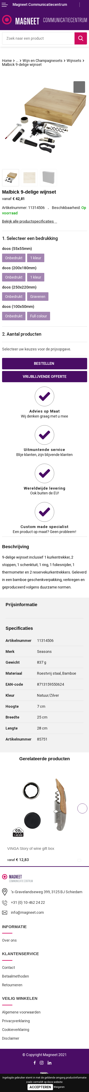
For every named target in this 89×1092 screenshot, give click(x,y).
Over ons (9, 940)
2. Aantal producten (21, 334)
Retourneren (12, 985)
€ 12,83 (18, 859)
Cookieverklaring (15, 1030)
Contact (8, 967)
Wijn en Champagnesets (43, 61)
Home (7, 61)
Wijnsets (74, 61)
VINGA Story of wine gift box (30, 848)
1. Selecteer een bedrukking (30, 238)
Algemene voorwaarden (21, 1012)
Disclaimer (10, 1038)
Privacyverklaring (16, 1021)
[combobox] (38, 38)
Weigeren (59, 1087)
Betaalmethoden (15, 976)
